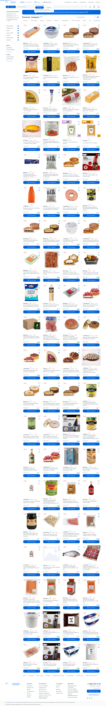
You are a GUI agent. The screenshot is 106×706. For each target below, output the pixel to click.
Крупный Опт (29, 2)
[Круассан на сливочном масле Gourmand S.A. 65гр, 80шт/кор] (51, 521)
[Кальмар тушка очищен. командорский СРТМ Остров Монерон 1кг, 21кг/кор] (31, 161)
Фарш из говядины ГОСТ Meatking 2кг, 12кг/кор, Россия (71, 110)
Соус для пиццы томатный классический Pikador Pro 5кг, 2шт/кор (31, 568)
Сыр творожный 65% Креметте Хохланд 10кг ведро (30, 633)
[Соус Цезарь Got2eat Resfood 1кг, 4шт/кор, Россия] (91, 651)
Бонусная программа (72, 697)
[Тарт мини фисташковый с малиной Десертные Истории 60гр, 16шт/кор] (51, 390)
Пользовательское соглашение (72, 686)
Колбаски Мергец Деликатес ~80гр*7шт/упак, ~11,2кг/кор (89, 535)
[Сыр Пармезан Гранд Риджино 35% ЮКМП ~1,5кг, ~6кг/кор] (51, 357)
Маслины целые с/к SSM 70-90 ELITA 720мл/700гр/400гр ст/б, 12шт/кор (30, 535)
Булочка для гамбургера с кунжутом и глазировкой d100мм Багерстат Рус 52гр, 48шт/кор (70, 338)
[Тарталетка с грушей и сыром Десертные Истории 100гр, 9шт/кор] (71, 259)
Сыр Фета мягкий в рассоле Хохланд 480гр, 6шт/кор (69, 665)
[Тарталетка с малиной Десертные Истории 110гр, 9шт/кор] (91, 292)
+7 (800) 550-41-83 (46, 2)
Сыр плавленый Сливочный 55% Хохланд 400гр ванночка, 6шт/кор (91, 633)
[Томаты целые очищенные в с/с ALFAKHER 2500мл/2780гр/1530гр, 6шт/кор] (51, 128)
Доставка (29, 695)
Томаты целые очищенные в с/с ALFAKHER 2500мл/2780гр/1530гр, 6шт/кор (51, 143)
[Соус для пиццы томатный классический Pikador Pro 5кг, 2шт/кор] (31, 554)
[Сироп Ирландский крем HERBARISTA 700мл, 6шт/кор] (31, 456)
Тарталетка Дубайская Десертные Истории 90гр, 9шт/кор (71, 45)
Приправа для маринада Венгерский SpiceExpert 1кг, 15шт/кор (91, 601)
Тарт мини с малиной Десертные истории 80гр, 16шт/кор (50, 469)
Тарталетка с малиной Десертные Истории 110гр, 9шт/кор (90, 305)
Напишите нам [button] (59, 693)
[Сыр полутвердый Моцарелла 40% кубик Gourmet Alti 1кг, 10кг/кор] (51, 195)
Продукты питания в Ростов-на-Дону (43, 697)
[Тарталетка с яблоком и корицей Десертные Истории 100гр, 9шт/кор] (71, 162)
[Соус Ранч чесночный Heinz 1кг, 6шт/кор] (71, 128)
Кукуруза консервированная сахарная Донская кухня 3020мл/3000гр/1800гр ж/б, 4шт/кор (51, 502)
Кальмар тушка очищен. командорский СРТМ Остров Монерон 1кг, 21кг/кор (29, 176)
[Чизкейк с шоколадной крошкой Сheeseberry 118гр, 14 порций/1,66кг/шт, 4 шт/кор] (91, 357)
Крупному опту (30, 687)
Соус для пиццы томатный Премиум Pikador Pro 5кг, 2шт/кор (31, 502)
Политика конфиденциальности (73, 694)
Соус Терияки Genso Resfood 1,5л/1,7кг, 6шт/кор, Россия (49, 665)
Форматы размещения (44, 693)
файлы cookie (14, 702)
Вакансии (58, 689)
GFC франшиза (68, 2)
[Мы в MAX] (87, 698)
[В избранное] (39, 25)
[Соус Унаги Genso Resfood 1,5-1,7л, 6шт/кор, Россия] (51, 620)
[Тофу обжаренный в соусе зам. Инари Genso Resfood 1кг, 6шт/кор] (71, 488)
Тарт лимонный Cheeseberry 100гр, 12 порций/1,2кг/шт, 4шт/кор (31, 142)
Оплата (28, 693)
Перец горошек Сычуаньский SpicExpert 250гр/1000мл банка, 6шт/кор (70, 601)
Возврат (29, 697)
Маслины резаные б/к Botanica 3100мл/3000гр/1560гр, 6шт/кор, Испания (90, 209)
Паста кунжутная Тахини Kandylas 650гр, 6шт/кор (91, 469)
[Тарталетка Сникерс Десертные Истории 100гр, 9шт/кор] (91, 32)
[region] (13, 16)
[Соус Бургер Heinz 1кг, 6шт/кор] (91, 129)
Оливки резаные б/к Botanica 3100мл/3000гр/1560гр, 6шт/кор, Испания (90, 404)
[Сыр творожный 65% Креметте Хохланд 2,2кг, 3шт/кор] (51, 32)
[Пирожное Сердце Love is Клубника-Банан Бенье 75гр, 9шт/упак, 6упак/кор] (91, 554)
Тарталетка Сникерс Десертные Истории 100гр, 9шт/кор (90, 45)
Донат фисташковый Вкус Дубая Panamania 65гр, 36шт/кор (90, 338)
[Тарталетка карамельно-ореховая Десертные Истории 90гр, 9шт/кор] (91, 227)
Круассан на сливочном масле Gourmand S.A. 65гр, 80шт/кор (50, 535)
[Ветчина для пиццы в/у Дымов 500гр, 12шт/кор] (31, 651)
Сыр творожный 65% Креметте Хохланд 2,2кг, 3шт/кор (50, 45)
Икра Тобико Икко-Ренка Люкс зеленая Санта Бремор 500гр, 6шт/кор (31, 273)
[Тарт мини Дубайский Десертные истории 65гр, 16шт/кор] (71, 390)
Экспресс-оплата (43, 691)
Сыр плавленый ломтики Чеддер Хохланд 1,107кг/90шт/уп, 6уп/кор (31, 45)
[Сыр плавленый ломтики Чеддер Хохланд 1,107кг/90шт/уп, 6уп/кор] (31, 32)
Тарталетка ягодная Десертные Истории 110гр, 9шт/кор (30, 371)
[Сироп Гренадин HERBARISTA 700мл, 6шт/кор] (91, 488)
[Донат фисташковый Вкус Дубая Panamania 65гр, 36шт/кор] (91, 324)
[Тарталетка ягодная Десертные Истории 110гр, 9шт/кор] (31, 357)
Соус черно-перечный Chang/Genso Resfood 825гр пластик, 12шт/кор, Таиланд (71, 437)
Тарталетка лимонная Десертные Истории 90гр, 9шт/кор (31, 404)
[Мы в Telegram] (90, 698)
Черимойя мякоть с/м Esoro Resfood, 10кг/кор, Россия (51, 568)
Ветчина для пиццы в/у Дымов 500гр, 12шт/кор (30, 665)
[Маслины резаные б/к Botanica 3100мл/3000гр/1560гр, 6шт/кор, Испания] (91, 194)
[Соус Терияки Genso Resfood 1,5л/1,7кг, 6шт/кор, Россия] (51, 651)
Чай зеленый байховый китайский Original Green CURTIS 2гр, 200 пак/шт (31, 338)
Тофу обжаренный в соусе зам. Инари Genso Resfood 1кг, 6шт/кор (71, 502)
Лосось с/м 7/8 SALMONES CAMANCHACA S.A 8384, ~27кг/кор (70, 568)
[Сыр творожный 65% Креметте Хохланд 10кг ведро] (31, 620)
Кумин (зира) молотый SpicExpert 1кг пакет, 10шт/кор (50, 601)
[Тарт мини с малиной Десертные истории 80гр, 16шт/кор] (51, 456)
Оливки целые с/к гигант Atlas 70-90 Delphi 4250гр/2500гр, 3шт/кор (31, 437)
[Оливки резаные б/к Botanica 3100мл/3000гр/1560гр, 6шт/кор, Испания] (91, 390)
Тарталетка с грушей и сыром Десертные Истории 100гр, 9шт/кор (71, 273)
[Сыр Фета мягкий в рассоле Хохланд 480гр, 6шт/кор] (71, 651)
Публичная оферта (72, 689)
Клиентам (75, 2)
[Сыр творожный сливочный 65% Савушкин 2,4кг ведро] (71, 227)
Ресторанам (29, 686)
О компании (91, 2)
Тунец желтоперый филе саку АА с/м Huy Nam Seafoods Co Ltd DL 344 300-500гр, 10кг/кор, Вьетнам (71, 535)
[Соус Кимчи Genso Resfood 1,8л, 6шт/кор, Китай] (91, 162)
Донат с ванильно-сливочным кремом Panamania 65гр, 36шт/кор (51, 437)
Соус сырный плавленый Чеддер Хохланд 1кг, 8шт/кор (30, 78)
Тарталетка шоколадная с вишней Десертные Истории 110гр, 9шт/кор (71, 371)
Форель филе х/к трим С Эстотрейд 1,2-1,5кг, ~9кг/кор (31, 208)
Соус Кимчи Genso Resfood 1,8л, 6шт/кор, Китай (90, 175)
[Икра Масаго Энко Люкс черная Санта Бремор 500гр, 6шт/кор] (71, 292)
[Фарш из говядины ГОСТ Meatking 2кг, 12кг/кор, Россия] (71, 97)
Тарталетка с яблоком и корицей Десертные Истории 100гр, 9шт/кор (71, 175)
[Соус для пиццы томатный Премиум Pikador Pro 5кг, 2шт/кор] (31, 488)
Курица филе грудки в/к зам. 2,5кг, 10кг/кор (71, 78)
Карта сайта (59, 691)
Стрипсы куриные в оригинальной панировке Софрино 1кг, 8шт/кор (91, 273)
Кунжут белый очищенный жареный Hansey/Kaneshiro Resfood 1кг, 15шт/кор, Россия (91, 78)
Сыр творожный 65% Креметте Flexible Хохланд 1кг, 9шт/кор (50, 110)
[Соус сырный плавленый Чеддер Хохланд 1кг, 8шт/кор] (31, 64)
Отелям (28, 689)
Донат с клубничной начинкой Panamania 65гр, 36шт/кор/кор (70, 208)
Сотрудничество (42, 687)
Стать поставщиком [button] (43, 686)
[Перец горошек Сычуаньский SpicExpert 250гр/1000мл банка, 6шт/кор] (71, 587)
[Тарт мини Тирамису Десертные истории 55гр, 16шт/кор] (31, 227)
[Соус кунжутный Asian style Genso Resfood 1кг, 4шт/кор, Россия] (51, 292)
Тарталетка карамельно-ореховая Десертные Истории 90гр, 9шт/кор (91, 241)
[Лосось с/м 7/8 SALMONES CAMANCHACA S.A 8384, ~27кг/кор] (71, 554)
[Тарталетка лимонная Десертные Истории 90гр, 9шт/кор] (31, 390)
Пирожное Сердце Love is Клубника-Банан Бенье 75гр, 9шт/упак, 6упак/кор (91, 568)
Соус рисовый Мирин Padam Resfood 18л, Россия (69, 469)
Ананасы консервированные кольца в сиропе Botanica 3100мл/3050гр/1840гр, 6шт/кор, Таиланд (90, 437)
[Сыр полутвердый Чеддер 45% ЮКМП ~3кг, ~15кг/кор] (91, 97)
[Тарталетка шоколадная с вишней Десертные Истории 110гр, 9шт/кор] (71, 357)
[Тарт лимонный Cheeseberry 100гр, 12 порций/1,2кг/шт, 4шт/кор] (31, 128)
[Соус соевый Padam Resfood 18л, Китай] (51, 64)
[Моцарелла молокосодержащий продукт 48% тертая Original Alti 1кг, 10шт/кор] (51, 161)
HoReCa (22, 2)
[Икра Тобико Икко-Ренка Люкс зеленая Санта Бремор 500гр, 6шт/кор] (31, 259)
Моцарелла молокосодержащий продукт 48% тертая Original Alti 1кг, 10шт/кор (50, 176)
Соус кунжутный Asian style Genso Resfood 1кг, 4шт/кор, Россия (51, 305)
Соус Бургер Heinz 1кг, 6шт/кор (90, 143)
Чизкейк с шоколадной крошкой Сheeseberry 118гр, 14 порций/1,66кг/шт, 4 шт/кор (90, 371)
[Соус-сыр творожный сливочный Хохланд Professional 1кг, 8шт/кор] (31, 292)
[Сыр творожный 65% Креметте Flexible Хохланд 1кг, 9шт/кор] (51, 97)
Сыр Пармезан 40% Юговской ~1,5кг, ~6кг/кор (30, 110)
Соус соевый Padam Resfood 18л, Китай (50, 78)
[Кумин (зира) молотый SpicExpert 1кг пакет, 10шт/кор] (51, 587)
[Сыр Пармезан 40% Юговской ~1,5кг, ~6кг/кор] (31, 97)
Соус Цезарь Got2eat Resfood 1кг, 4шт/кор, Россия (91, 665)
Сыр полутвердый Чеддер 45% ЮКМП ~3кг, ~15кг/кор (90, 110)
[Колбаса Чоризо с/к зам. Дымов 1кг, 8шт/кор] (51, 259)
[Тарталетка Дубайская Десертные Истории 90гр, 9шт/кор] (71, 32)
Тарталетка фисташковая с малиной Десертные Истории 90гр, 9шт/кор (51, 241)
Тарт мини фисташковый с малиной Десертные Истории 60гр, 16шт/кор (51, 404)
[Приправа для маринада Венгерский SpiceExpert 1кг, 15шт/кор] (91, 587)
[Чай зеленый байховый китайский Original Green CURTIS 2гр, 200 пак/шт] (31, 324)
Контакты (98, 2)
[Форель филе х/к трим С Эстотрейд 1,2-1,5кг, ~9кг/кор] (31, 195)
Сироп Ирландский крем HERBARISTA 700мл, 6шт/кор (30, 469)
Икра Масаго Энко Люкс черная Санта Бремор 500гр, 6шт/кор (70, 305)
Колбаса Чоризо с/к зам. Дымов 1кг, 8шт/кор (51, 273)
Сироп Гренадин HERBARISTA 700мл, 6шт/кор (90, 502)
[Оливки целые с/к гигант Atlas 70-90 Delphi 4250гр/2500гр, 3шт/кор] (31, 423)
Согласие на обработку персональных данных (73, 691)
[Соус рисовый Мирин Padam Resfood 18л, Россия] (71, 456)
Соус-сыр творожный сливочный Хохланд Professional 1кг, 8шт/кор (31, 305)
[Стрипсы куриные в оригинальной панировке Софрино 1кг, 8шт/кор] (91, 259)
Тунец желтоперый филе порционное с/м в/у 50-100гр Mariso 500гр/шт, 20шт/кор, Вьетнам (51, 338)
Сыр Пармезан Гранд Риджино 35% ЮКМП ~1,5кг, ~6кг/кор (51, 371)
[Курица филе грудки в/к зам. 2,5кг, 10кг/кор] (71, 64)
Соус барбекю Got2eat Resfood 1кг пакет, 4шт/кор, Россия (71, 633)
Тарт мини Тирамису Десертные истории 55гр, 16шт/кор (30, 241)
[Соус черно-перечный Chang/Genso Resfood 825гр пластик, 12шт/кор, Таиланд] (71, 423)
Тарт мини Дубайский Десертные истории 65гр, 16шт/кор (70, 404)
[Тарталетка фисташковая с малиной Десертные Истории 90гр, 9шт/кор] (51, 227)
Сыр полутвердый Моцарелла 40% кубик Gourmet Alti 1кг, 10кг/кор (51, 208)
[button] (90, 7)
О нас (57, 687)
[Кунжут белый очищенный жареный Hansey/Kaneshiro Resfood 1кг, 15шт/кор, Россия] (91, 64)
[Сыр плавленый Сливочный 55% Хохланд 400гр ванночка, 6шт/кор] (91, 620)
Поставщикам (83, 2)
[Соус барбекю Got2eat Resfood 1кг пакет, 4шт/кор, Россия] (71, 620)
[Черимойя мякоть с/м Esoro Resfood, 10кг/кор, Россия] (51, 554)
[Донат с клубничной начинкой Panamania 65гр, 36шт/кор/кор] (71, 195)
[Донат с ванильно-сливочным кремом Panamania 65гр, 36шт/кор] (51, 423)
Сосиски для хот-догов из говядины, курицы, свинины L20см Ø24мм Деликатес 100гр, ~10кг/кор (31, 601)
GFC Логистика (42, 689)
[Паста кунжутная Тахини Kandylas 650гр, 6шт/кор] (91, 456)
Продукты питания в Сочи (45, 695)
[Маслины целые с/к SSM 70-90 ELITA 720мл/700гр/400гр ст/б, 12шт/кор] (31, 521)
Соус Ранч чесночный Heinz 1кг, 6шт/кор (70, 142)
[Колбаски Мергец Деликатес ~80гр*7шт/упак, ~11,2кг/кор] (91, 521)
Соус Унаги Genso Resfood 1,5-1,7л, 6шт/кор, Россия (51, 633)
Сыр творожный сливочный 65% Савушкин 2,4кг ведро (70, 241)
